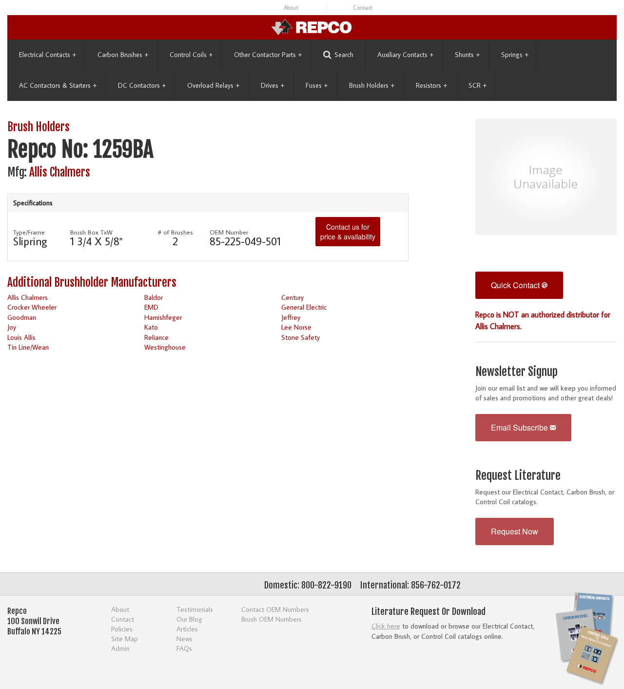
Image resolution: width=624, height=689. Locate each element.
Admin (120, 648)
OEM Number (229, 232)
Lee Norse (296, 327)
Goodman (21, 317)
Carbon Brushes (123, 54)
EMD (151, 307)
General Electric (304, 307)
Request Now (514, 531)
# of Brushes (175, 232)
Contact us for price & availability (347, 231)
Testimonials (194, 609)
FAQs (184, 648)
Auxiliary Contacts (405, 54)
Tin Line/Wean (28, 347)
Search (343, 54)
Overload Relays (213, 85)
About (291, 7)
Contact (362, 7)
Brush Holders (371, 85)
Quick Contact (516, 285)
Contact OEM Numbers (275, 609)
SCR (477, 85)
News (184, 638)
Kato (151, 327)
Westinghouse (165, 347)
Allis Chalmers (59, 172)
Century (292, 297)
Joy (11, 327)
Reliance (156, 337)
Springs (514, 54)
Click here (385, 625)
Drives (272, 85)
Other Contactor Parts (268, 54)
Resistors (431, 85)
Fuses (317, 85)
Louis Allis (21, 337)
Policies (122, 628)
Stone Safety (300, 337)
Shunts (467, 54)
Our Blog (189, 619)
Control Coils (191, 54)
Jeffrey (290, 317)
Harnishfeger (163, 317)
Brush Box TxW (91, 232)
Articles (187, 628)
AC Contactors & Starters (58, 85)
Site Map (124, 638)
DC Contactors (142, 85)
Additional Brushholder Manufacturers (91, 283)
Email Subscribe (520, 427)
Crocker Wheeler (32, 307)
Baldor (153, 297)
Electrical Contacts (47, 54)
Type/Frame (29, 232)
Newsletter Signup (516, 372)
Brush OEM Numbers (271, 619)
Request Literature (518, 476)
